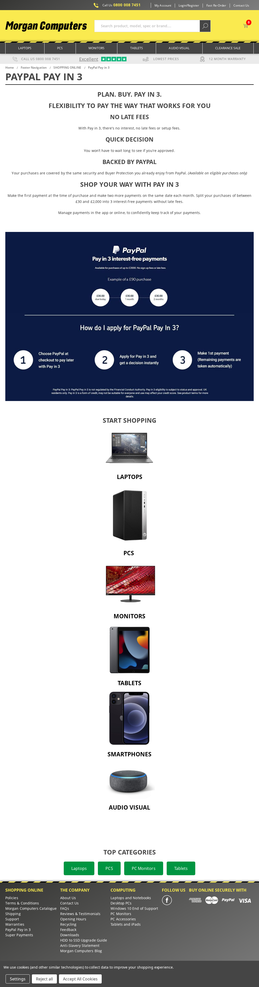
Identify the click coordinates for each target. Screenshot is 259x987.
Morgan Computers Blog (81, 950)
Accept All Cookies (80, 979)
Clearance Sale (228, 48)
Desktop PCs (121, 903)
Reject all (44, 979)
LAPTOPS (129, 477)
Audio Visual (179, 48)
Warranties (14, 924)
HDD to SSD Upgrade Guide (83, 940)
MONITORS (129, 616)
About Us (68, 897)
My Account (163, 6)
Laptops (24, 48)
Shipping (13, 913)
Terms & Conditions (22, 903)
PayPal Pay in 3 (18, 929)
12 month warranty (227, 59)
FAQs (64, 908)
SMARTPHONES (129, 754)
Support (12, 919)
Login (182, 6)
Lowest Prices (166, 59)
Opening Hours (73, 919)
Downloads (69, 934)
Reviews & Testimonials (80, 913)
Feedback (68, 929)
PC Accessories (123, 919)
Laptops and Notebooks (131, 897)
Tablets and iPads (125, 924)
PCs (60, 48)
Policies (11, 897)
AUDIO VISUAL (129, 807)
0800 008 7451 (121, 5)
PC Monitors (144, 868)
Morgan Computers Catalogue (31, 908)
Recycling (68, 924)
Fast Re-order (216, 6)
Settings (18, 979)
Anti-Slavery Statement (79, 945)
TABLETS (129, 683)
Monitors (96, 48)
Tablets (136, 48)
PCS (109, 868)
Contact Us (241, 6)
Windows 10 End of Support (134, 908)
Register (193, 6)
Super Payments (19, 934)
